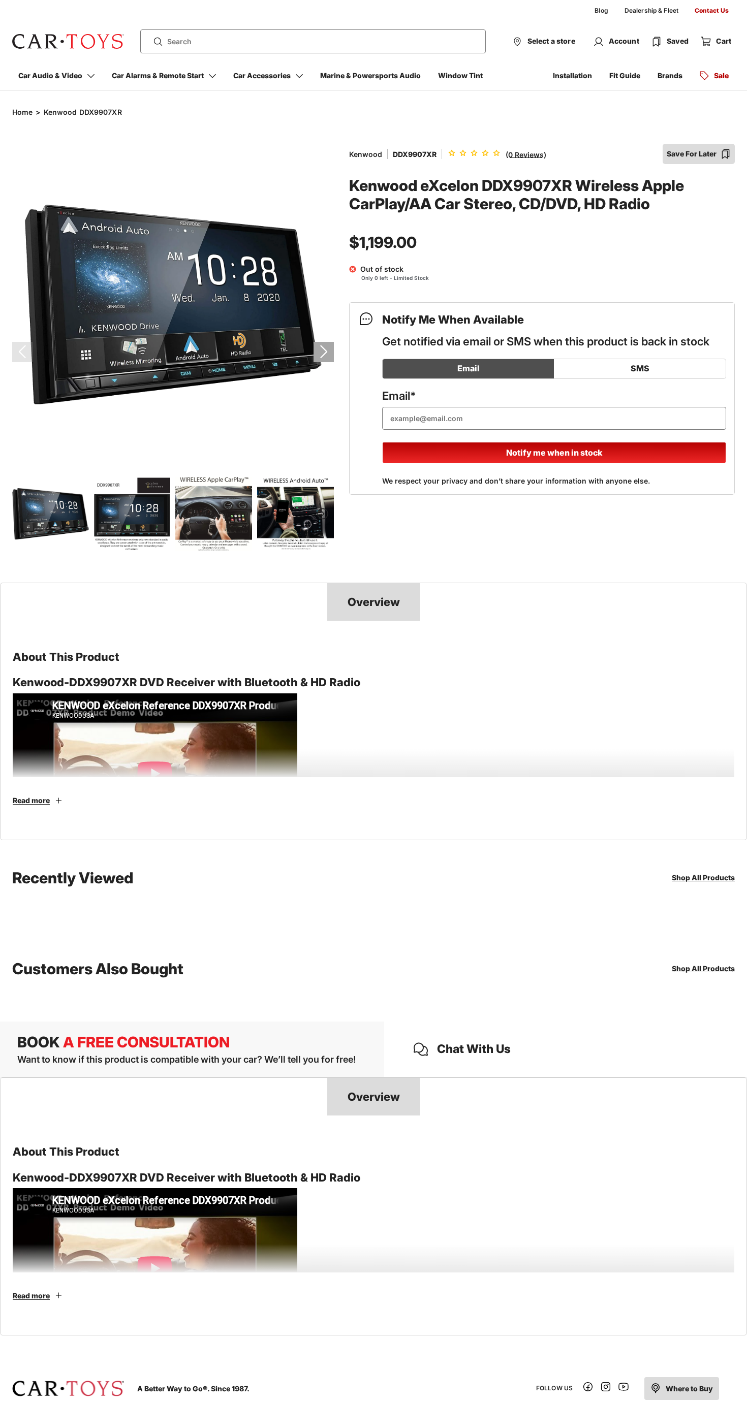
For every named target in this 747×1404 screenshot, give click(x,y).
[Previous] (22, 352)
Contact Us (712, 10)
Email (468, 368)
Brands (670, 75)
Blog (601, 10)
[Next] (324, 352)
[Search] (154, 41)
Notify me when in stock (554, 453)
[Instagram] (606, 1388)
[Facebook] (588, 1388)
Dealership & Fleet (651, 10)
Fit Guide (624, 75)
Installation (572, 75)
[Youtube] (623, 1388)
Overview (374, 602)
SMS (640, 368)
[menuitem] (601, 10)
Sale (721, 75)
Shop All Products (703, 877)
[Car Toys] (68, 41)
